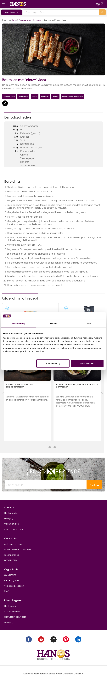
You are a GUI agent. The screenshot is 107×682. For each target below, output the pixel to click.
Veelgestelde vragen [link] (14, 585)
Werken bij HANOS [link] (12, 580)
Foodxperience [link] (25, 20)
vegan (34, 96)
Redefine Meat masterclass (72, 96)
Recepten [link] (37, 20)
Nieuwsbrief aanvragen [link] (15, 616)
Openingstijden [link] (11, 523)
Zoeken (94, 485)
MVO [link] (6, 591)
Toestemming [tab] (18, 323)
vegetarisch (23, 96)
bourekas (44, 96)
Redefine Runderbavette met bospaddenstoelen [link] (19, 385)
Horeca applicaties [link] (13, 529)
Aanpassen (51, 363)
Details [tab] (53, 323)
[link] (18, 3)
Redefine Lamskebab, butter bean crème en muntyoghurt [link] (77, 385)
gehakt (55, 96)
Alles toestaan (87, 363)
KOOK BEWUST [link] (10, 560)
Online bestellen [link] (12, 611)
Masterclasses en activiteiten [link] (17, 549)
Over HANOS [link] (10, 575)
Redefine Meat (9, 96)
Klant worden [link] (10, 606)
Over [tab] (88, 323)
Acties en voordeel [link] (13, 544)
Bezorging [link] (8, 518)
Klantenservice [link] (11, 513)
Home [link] (14, 20)
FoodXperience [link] (11, 555)
